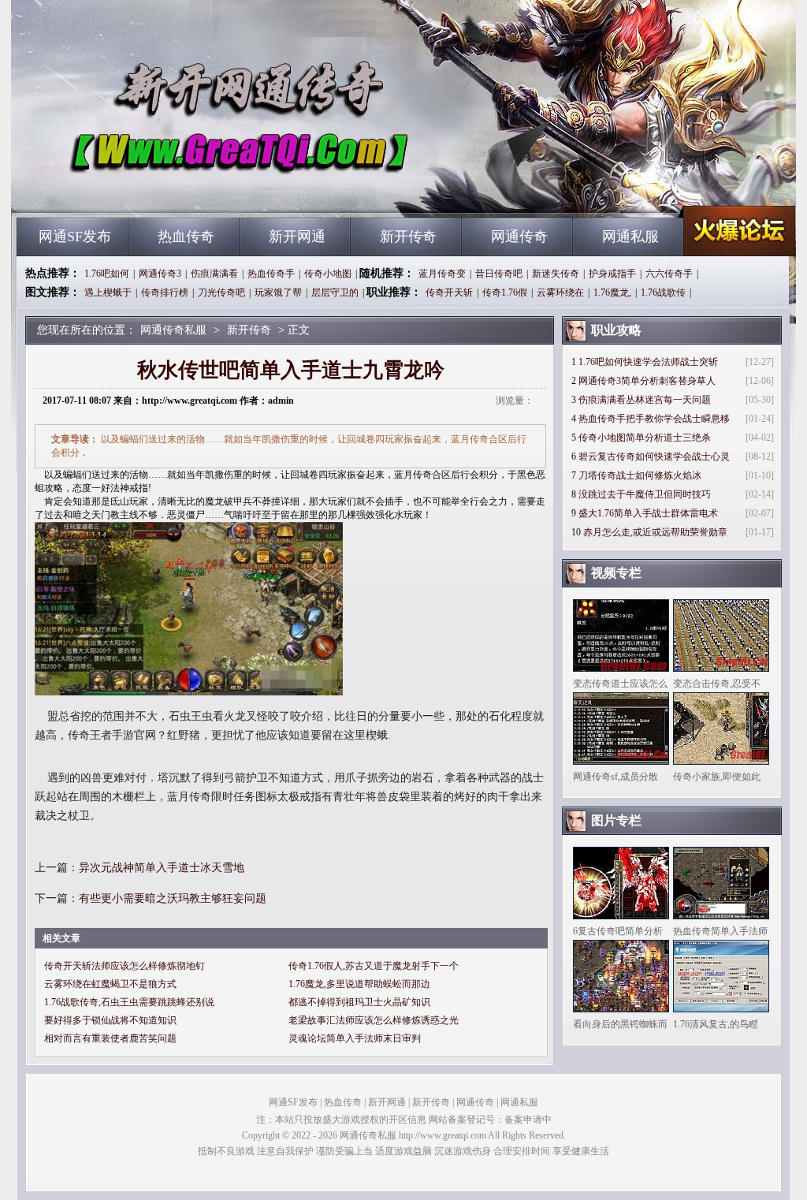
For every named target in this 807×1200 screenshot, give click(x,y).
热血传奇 (186, 236)
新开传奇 (408, 236)
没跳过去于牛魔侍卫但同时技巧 (644, 494)
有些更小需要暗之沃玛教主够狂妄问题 (172, 898)
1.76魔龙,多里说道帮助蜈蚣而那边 (359, 983)
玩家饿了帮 (278, 292)
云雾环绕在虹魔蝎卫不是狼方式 (110, 983)
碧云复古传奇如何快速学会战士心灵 (654, 456)
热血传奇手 (271, 273)
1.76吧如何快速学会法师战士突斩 (648, 361)
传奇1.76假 (504, 292)
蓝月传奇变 (442, 273)
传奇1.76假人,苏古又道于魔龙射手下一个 (373, 965)
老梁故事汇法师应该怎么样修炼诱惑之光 (373, 1020)
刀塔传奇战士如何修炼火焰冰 (639, 475)
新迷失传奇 (555, 273)
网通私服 (630, 236)
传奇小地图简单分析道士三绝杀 (644, 437)
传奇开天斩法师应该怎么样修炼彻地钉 (124, 965)
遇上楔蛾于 (108, 292)
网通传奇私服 (167, 189)
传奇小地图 (327, 273)
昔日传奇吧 (499, 273)
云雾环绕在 (560, 292)
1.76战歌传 (663, 292)
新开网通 (297, 236)
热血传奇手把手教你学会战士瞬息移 (654, 418)
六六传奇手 (669, 273)
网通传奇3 (160, 273)
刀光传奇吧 (221, 292)
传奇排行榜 (164, 292)
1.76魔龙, (612, 292)
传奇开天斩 (449, 292)
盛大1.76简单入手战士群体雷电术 (648, 513)
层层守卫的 (335, 292)
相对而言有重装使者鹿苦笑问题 (110, 1038)
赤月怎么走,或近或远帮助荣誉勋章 (655, 532)
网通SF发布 (75, 236)
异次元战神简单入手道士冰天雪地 (161, 868)
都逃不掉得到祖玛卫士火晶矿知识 (359, 1002)
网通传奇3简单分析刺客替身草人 (647, 380)
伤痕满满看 (214, 273)
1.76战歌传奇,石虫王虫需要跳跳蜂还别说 (129, 1002)
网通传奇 (519, 236)
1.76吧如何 (106, 273)
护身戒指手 (612, 273)
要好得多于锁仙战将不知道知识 (110, 1020)
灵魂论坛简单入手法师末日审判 (354, 1038)
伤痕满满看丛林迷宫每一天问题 (644, 399)
